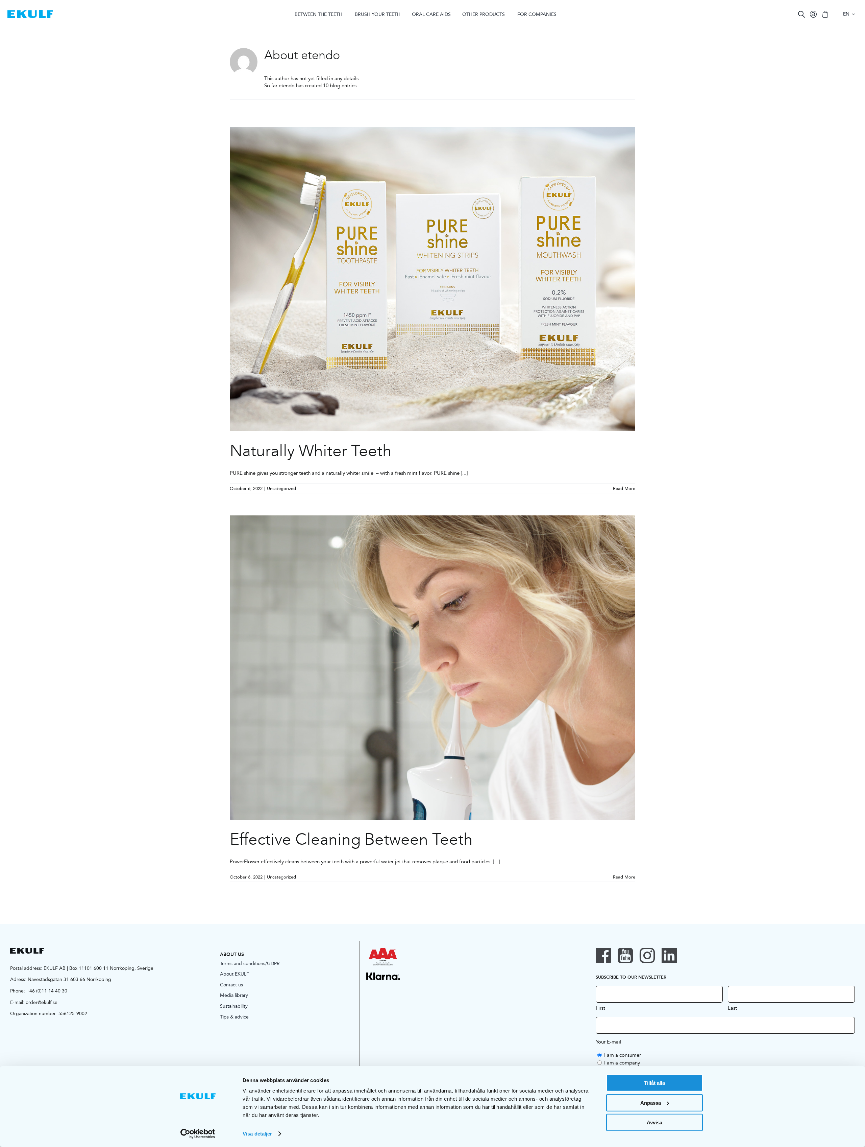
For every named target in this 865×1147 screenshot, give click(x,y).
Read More (624, 488)
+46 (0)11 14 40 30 (46, 990)
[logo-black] (27, 950)
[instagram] (647, 955)
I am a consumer (622, 1054)
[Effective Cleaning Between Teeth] (432, 667)
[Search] (801, 14)
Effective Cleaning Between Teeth (351, 839)
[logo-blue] (30, 13)
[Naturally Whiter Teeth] (432, 279)
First (600, 1007)
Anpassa (650, 1102)
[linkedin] (669, 955)
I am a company (622, 1062)
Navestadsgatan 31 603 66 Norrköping (69, 979)
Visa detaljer (257, 1134)
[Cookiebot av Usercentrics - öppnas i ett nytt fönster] (197, 1134)
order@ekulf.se (41, 1002)
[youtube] (625, 955)
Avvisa (654, 1122)
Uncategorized (281, 488)
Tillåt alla (654, 1083)
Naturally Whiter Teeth (311, 451)
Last (732, 1007)
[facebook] (603, 955)
